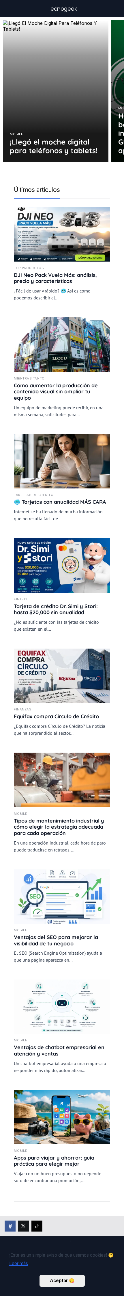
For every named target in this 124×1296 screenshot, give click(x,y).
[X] (23, 1226)
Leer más (18, 1263)
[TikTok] (36, 1226)
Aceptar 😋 (62, 1280)
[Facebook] (10, 1226)
